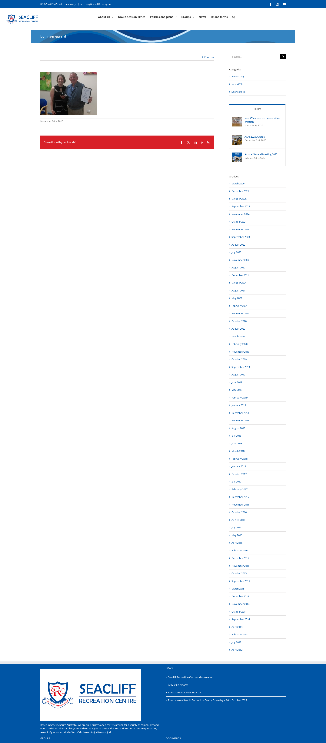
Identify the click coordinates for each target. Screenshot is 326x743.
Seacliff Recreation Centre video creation (262, 120)
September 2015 (240, 581)
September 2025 (240, 206)
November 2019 (240, 351)
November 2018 (240, 420)
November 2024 (240, 214)
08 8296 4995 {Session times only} (58, 4)
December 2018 (240, 413)
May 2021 (236, 298)
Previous (209, 57)
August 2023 (238, 244)
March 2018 (237, 451)
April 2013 (236, 627)
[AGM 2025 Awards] (237, 136)
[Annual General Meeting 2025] (237, 154)
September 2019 (240, 367)
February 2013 (239, 634)
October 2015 (239, 573)
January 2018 (238, 466)
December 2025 (240, 191)
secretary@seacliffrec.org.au (95, 4)
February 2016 (239, 550)
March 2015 (237, 588)
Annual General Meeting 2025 (260, 154)
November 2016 (240, 504)
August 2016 (238, 520)
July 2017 (236, 481)
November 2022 (240, 260)
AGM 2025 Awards (254, 136)
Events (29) (237, 76)
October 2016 (239, 512)
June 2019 (236, 382)
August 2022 (238, 267)
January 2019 (238, 405)
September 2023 (240, 237)
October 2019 (239, 359)
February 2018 (239, 458)
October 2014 (239, 611)
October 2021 (239, 282)
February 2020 (239, 344)
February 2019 (239, 397)
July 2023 (236, 252)
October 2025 (239, 198)
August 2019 (238, 374)
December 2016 (240, 497)
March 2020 (237, 336)
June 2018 (236, 443)
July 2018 (236, 435)
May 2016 (236, 535)
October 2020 (239, 321)
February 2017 (239, 489)
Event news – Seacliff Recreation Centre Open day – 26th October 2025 (207, 700)
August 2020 (238, 328)
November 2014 (240, 604)
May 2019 (236, 390)
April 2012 (236, 649)
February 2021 (239, 306)
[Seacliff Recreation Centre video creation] (237, 118)
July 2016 (236, 527)
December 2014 (240, 596)
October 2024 (239, 221)
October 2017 (239, 474)
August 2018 (238, 428)
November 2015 (240, 565)
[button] (233, 16)
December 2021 (240, 275)
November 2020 (240, 313)
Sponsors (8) (238, 91)
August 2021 (238, 290)
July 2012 (236, 642)
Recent (257, 108)
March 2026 (237, 183)
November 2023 (240, 229)
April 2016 (236, 542)
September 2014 (240, 619)
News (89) (236, 84)
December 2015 (240, 558)
